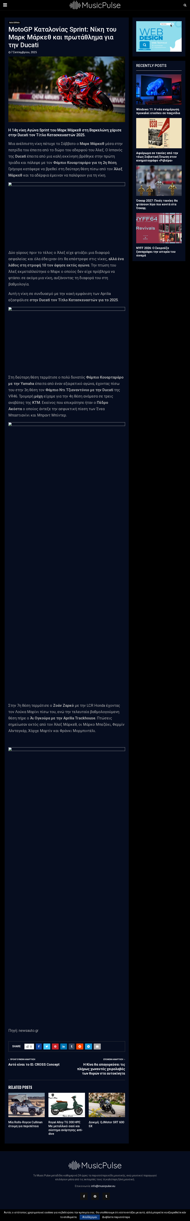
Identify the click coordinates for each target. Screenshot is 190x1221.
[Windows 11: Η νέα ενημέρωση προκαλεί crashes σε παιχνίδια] (159, 89)
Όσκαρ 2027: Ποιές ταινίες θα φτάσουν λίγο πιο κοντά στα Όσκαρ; (157, 204)
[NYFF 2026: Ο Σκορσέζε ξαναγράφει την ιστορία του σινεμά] (159, 228)
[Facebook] (84, 1196)
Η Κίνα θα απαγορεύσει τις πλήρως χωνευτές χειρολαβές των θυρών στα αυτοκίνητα (101, 1068)
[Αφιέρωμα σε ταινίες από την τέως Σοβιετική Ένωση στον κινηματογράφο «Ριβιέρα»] (159, 133)
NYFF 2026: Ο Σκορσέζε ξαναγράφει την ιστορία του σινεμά (156, 251)
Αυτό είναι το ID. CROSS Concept (34, 1064)
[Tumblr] (106, 1196)
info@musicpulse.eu (103, 1186)
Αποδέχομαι (89, 1217)
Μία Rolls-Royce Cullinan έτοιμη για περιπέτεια (25, 1124)
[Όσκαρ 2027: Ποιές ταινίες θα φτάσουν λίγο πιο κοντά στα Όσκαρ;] (159, 180)
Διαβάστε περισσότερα (116, 1217)
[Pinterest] (95, 1196)
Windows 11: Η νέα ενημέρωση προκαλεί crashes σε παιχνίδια (158, 111)
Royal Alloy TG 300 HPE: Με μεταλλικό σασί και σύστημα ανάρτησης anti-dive (65, 1128)
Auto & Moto (14, 23)
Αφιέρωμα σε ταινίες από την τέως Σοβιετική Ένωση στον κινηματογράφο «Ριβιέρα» (157, 156)
